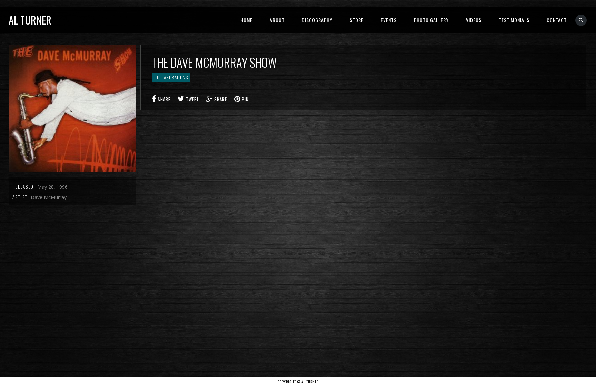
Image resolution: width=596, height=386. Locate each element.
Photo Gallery (431, 19)
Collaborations (171, 77)
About (277, 19)
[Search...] (581, 20)
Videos (473, 19)
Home (246, 19)
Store (357, 19)
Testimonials (514, 19)
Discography (317, 19)
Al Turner (30, 20)
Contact (557, 19)
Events (389, 19)
